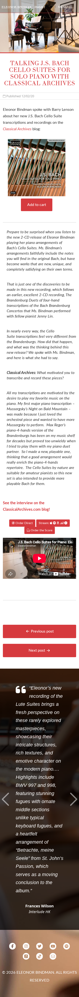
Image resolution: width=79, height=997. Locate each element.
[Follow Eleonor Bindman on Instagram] (26, 947)
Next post (37, 650)
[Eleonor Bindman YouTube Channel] (53, 947)
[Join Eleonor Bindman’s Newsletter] (53, 957)
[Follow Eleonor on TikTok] (39, 957)
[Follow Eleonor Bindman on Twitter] (39, 947)
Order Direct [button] (24, 523)
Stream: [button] (44, 523)
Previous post (42, 631)
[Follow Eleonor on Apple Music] (26, 957)
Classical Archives (17, 129)
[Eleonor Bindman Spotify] (66, 947)
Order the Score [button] (41, 530)
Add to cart (36, 205)
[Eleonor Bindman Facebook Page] (12, 947)
